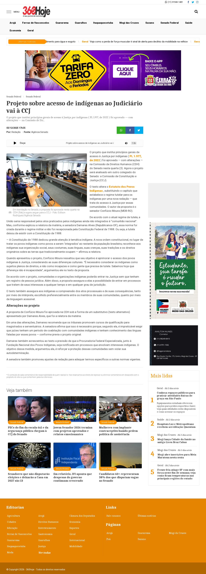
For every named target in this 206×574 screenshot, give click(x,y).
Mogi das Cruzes (129, 22)
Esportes (74, 528)
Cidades (11, 522)
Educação (12, 528)
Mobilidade (76, 546)
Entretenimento (47, 528)
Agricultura (13, 515)
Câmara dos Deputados (82, 515)
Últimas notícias (147, 515)
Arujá (13, 22)
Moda (10, 552)
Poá (109, 539)
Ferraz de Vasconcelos (35, 22)
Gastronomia (45, 534)
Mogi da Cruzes (177, 533)
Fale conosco (114, 515)
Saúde (188, 22)
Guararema (62, 22)
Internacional (77, 540)
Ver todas (44, 552)
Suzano (149, 22)
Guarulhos (81, 22)
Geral (30, 30)
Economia (15, 30)
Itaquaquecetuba (103, 22)
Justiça (42, 546)
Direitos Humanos (48, 522)
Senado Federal (169, 22)
